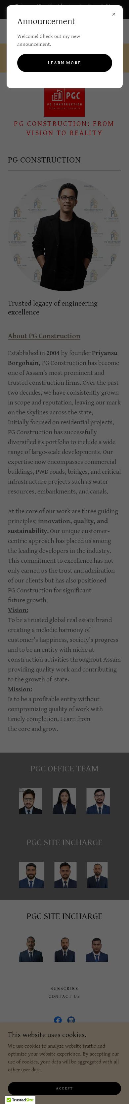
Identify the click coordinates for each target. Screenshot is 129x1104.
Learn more (64, 63)
